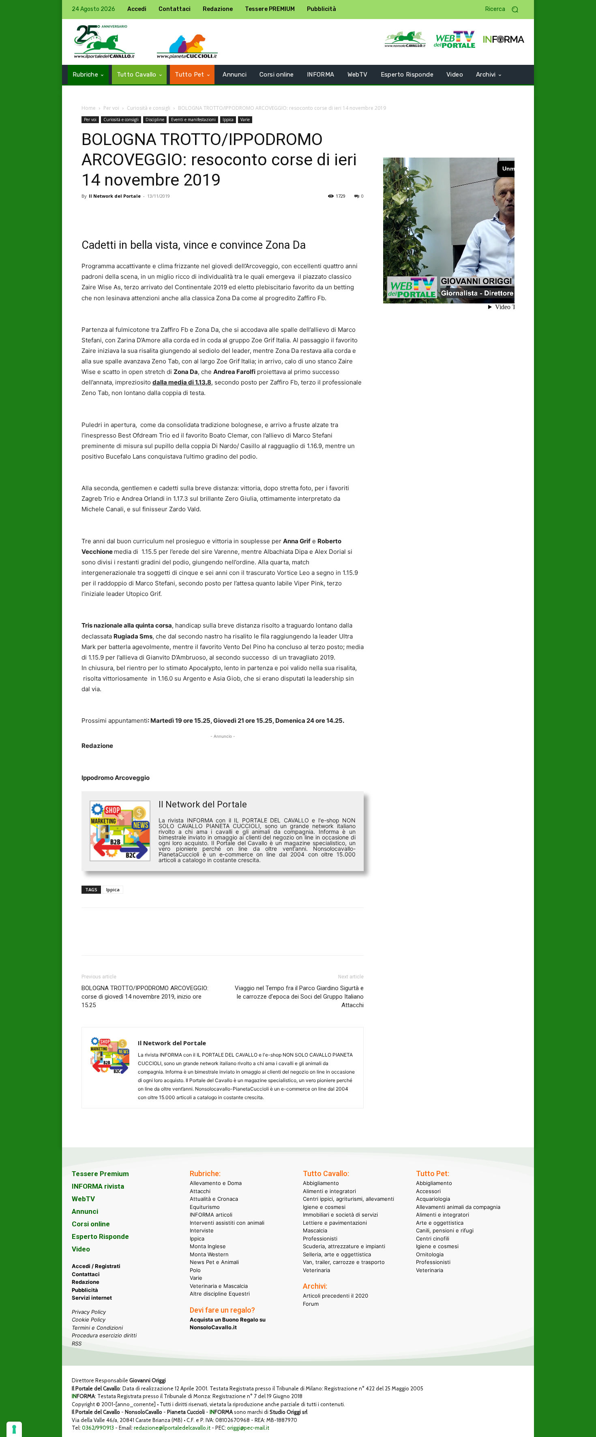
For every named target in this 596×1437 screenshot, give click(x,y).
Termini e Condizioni (97, 1327)
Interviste (202, 1230)
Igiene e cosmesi (324, 1206)
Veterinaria (316, 1269)
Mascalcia (315, 1230)
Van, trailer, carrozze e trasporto (344, 1262)
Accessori (428, 1190)
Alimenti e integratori (329, 1190)
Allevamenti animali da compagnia (458, 1206)
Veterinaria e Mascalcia (219, 1285)
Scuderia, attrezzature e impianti (344, 1246)
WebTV (83, 1199)
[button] (504, 9)
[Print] (183, 214)
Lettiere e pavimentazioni (335, 1222)
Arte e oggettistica (439, 1222)
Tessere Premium (100, 1174)
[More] (201, 214)
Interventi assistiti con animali (227, 1222)
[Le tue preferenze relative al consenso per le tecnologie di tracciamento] (14, 1429)
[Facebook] (89, 214)
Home (88, 108)
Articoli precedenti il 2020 (335, 1295)
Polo (195, 1269)
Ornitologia (430, 1254)
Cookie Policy (88, 1319)
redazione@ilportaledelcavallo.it (172, 1427)
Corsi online (91, 1224)
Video (81, 1249)
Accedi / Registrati (96, 1266)
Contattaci (86, 1273)
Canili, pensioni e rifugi (445, 1230)
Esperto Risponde (100, 1236)
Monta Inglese (208, 1246)
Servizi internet (92, 1297)
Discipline (155, 119)
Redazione (85, 1282)
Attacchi (200, 1190)
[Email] (164, 214)
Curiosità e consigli (148, 108)
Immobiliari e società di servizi (340, 1214)
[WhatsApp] (145, 214)
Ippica (228, 119)
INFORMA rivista (98, 1186)
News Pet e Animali (214, 1262)
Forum (311, 1303)
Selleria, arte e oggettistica (337, 1254)
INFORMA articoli (211, 1214)
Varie (245, 119)
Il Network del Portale (115, 196)
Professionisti (320, 1238)
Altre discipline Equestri (220, 1293)
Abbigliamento (321, 1183)
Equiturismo (205, 1206)
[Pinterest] (127, 214)
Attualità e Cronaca (214, 1199)
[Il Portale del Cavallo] (104, 42)
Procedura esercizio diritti (104, 1335)
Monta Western (209, 1254)
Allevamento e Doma (216, 1183)
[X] (108, 214)
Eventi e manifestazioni (193, 119)
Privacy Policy (89, 1311)
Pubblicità (85, 1289)
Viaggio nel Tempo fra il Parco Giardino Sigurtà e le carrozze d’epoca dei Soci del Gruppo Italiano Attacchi (299, 996)
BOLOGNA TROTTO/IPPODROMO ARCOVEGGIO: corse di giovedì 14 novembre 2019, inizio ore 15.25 (144, 996)
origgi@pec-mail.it (248, 1427)
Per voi (111, 108)
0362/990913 (98, 1427)
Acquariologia (433, 1199)
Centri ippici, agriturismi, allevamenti (348, 1199)
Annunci (85, 1211)
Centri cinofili (432, 1238)
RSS (76, 1343)
